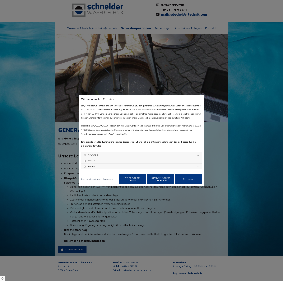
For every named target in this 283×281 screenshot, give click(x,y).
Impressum (108, 179)
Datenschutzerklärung (91, 179)
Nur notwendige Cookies (132, 179)
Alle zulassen (189, 179)
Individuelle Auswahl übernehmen (160, 179)
